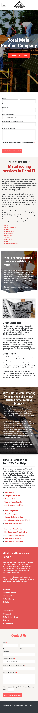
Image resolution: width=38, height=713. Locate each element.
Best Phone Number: (8, 114)
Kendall (6, 242)
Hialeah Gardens (10, 227)
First (3, 104)
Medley (6, 229)
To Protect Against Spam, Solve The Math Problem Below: (18, 142)
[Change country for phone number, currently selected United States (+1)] (4, 117)
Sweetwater (8, 240)
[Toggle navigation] (3, 5)
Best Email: (5, 107)
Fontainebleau (9, 233)
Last (21, 104)
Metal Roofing (9, 492)
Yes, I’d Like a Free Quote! (12, 151)
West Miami (8, 235)
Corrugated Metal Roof (12, 496)
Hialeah (6, 225)
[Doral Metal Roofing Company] (20, 5)
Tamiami (7, 237)
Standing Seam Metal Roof (14, 505)
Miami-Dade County (11, 244)
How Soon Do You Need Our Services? (13, 121)
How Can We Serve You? (9, 128)
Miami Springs (9, 231)
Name (4, 98)
